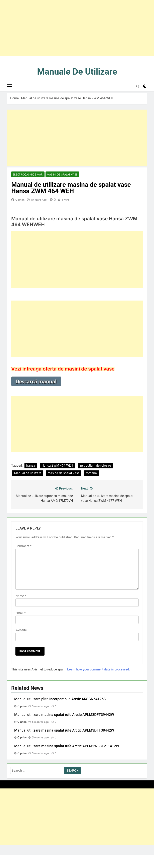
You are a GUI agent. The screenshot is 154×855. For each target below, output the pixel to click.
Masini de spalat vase (62, 174)
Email (20, 613)
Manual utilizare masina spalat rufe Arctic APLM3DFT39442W (64, 715)
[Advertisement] (77, 28)
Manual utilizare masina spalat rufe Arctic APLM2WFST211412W (66, 746)
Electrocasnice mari (28, 174)
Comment (23, 546)
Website (21, 630)
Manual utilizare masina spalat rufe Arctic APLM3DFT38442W (64, 730)
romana (91, 473)
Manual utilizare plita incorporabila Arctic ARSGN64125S (60, 699)
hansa (30, 465)
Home (14, 98)
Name (20, 596)
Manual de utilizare (27, 473)
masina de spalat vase (63, 473)
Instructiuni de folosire (95, 465)
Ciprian (19, 200)
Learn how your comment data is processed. (98, 669)
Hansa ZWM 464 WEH (57, 465)
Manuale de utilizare (77, 72)
